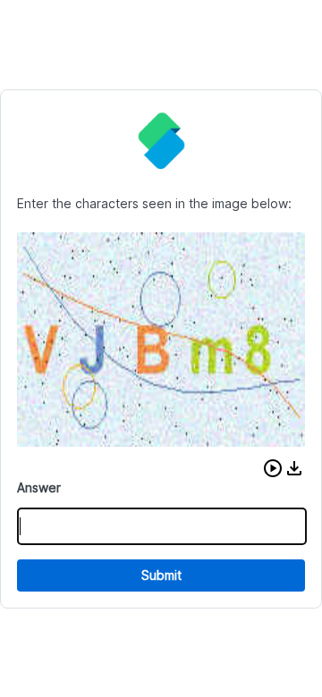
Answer (39, 487)
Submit (161, 575)
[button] (273, 468)
